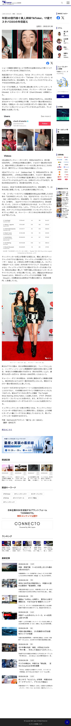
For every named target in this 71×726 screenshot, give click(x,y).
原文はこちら (7, 430)
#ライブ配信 (32, 498)
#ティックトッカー (20, 494)
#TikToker (6, 494)
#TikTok (6, 498)
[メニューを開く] (68, 2)
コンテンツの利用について (35, 724)
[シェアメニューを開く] (67, 722)
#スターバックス (36, 494)
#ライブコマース (18, 498)
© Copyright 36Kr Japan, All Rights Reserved (35, 721)
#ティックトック (9, 502)
